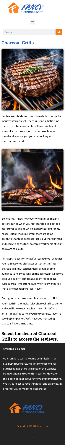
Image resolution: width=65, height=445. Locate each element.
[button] (32, 22)
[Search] (59, 32)
